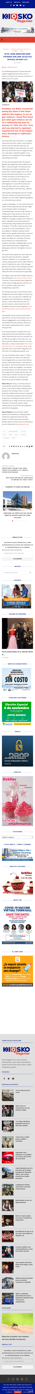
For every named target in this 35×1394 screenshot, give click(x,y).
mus (16, 434)
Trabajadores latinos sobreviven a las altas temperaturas (23, 1187)
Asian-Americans (13, 431)
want (13, 438)
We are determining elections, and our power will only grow (17, 308)
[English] (29, 1391)
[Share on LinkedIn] (16, 446)
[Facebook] (10, 5)
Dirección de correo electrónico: (12, 550)
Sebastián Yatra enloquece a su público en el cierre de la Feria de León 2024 (24, 1156)
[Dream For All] (16, 585)
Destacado (6, 49)
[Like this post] (6, 446)
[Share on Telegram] (27, 446)
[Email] (20, 5)
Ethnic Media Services (10, 67)
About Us (9, 2)
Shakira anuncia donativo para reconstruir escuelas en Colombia (24, 1280)
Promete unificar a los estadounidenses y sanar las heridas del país (24, 1249)
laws (10, 434)
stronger (6, 438)
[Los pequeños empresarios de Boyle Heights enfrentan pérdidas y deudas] (17, 501)
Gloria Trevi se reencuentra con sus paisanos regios (23, 1108)
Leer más (26, 1392)
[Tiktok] (23, 5)
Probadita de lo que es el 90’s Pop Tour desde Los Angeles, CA (24, 1234)
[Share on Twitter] (11, 446)
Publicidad (25, 2)
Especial (15, 453)
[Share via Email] (31, 446)
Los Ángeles (15, 51)
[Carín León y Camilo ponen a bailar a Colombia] (8, 1142)
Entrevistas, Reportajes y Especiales (20, 49)
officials (23, 434)
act (4, 431)
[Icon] (7, 1095)
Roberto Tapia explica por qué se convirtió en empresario (24, 1218)
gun (4, 434)
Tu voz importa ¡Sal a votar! (23, 1091)
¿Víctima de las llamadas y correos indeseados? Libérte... (16, 759)
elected (23, 431)
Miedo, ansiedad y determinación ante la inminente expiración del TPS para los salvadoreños (24, 1298)
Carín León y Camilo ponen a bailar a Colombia (22, 1139)
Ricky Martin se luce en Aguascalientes (24, 1201)
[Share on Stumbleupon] (22, 446)
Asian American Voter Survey (22, 278)
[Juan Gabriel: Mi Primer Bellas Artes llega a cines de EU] (8, 1267)
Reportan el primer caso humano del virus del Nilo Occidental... (15, 1338)
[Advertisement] (17, 1011)
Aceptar (17, 1392)
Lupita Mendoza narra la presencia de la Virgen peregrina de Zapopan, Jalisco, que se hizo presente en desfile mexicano (24, 1173)
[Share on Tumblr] (18, 446)
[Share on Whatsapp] (24, 446)
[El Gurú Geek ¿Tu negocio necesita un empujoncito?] (17, 956)
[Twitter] (14, 5)
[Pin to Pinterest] (14, 446)
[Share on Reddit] (20, 446)
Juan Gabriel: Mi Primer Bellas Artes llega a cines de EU (24, 1265)
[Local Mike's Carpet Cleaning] (17, 849)
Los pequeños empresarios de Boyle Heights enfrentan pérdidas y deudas (17, 515)
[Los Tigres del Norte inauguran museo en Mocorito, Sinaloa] (8, 1126)
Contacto (17, 2)
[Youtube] (17, 5)
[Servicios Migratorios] (16, 669)
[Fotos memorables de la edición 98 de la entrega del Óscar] (17, 633)
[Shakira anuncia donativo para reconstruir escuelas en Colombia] (8, 1283)
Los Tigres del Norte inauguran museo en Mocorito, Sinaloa (23, 1124)
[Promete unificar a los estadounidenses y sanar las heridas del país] (8, 1252)
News (21, 51)
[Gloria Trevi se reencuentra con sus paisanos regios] (8, 1111)
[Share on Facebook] (9, 446)
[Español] (32, 1391)
